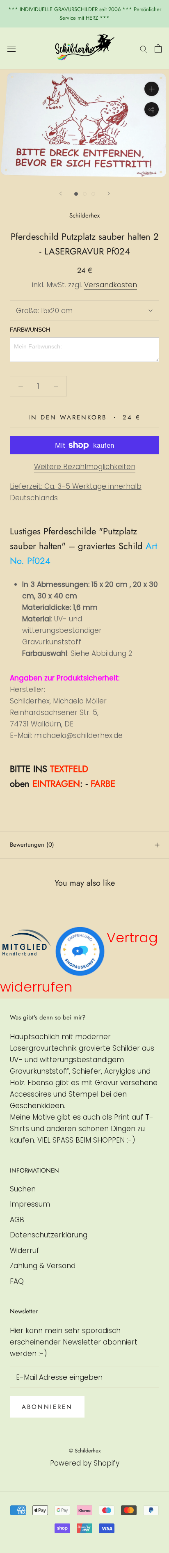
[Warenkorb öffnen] (158, 48)
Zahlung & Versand (42, 1266)
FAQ (17, 1281)
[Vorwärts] (108, 193)
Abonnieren (47, 1406)
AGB (17, 1220)
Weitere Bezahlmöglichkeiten (84, 467)
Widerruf (24, 1250)
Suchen (23, 1189)
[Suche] (143, 48)
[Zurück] (60, 193)
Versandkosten (110, 285)
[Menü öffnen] (11, 48)
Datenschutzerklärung (48, 1235)
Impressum (30, 1204)
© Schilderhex (84, 1451)
